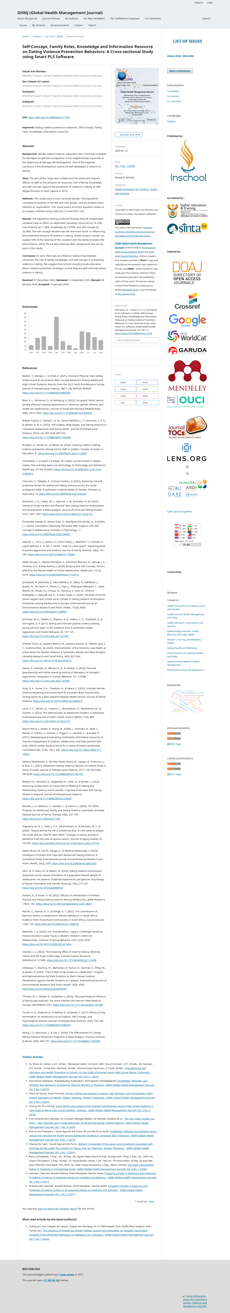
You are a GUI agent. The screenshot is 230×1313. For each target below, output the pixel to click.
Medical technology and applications (185, 669)
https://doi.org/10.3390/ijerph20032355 (74, 863)
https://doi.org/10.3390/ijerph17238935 (44, 611)
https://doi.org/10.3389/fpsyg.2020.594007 (46, 534)
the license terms (130, 289)
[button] (125, 382)
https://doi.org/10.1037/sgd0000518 (42, 887)
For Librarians (153, 18)
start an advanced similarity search (57, 1208)
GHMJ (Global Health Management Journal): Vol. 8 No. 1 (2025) (64, 1076)
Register (199, 2)
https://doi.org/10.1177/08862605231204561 (47, 798)
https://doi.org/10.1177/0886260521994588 (46, 437)
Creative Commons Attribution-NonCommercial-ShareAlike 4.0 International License (135, 232)
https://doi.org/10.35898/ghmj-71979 (49, 117)
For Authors (71, 18)
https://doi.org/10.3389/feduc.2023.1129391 (62, 453)
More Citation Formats (128, 340)
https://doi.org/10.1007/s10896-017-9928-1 (52, 554)
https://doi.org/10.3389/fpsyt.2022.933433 (62, 493)
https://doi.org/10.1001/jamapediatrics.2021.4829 (64, 903)
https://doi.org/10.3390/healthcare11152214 (54, 574)
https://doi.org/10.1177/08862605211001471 (58, 774)
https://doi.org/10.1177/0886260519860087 (46, 392)
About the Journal (27, 18)
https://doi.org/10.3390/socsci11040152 (57, 924)
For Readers (173, 91)
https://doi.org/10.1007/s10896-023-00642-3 (58, 701)
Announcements (60, 25)
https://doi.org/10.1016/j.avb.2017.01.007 (45, 636)
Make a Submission (180, 70)
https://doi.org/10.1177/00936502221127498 (71, 960)
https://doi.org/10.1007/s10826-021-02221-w (67, 514)
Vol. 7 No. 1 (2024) (54, 36)
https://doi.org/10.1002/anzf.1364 (41, 818)
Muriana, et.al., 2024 (130, 134)
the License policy (126, 293)
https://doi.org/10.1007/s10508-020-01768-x (47, 944)
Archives (37, 36)
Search (92, 25)
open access (67, 1274)
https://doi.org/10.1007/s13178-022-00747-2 (47, 660)
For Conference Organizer (125, 18)
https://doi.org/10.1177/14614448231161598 (78, 1004)
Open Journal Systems (179, 511)
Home (25, 36)
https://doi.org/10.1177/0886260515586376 (46, 1025)
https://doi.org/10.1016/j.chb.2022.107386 (46, 680)
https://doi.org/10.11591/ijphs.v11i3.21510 (46, 721)
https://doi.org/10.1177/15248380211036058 (75, 1041)
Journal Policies (51, 18)
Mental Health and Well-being (182, 648)
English (171, 121)
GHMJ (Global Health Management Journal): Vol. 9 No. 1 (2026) (112, 1169)
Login (210, 2)
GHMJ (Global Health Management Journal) (60, 12)
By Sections (38, 25)
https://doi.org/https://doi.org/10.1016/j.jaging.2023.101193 (65, 843)
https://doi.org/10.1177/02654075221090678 (67, 413)
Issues (23, 25)
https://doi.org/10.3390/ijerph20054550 (44, 988)
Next (151, 1201)
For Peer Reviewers (94, 18)
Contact (78, 25)
